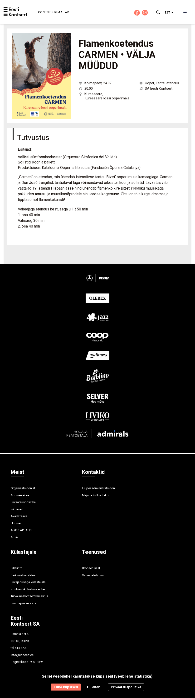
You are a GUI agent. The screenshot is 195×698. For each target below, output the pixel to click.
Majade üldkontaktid (96, 495)
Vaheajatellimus (93, 575)
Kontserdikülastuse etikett (29, 589)
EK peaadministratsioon (98, 488)
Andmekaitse (20, 495)
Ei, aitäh (93, 687)
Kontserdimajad (54, 12)
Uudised (16, 523)
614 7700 (21, 648)
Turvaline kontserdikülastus (29, 596)
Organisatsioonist (23, 488)
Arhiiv (14, 537)
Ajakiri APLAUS (21, 530)
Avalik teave (19, 516)
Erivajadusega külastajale (28, 582)
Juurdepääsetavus (23, 603)
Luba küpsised (66, 687)
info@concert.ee (22, 655)
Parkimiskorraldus (23, 575)
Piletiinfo (17, 568)
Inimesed (17, 509)
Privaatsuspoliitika (23, 502)
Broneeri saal (91, 568)
